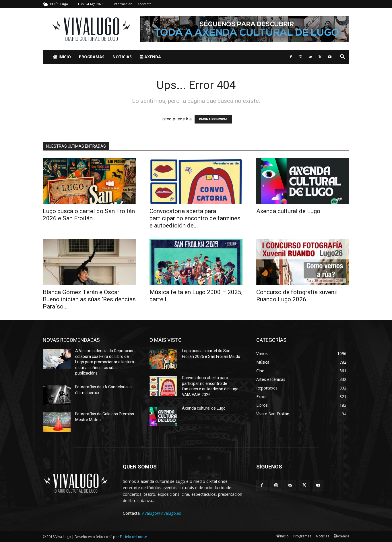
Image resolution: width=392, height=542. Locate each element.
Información (122, 4)
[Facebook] (290, 57)
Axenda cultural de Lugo (288, 211)
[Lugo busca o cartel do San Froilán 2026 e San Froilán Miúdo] (89, 181)
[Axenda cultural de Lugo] (302, 181)
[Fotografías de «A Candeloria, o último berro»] (57, 395)
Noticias (122, 56)
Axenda (152, 56)
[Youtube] (329, 57)
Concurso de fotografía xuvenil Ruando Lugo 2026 (297, 296)
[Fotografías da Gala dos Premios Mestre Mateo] (57, 422)
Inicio (64, 56)
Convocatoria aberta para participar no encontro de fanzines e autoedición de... (195, 218)
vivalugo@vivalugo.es (161, 513)
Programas (91, 56)
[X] (320, 57)
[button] (342, 57)
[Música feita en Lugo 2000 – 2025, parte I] (196, 262)
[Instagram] (300, 57)
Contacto (145, 4)
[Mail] (310, 57)
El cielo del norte (133, 536)
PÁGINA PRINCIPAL (213, 119)
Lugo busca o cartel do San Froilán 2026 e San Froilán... (89, 215)
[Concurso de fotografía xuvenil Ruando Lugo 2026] (302, 262)
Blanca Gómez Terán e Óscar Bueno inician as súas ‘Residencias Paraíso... (89, 299)
